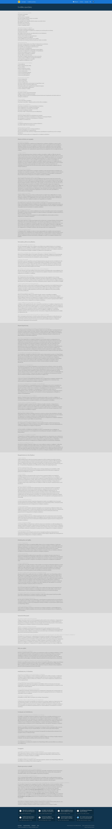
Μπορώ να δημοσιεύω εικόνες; (24, 68)
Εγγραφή (86, 1)
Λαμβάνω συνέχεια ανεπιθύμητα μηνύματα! (26, 94)
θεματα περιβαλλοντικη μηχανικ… (68, 810)
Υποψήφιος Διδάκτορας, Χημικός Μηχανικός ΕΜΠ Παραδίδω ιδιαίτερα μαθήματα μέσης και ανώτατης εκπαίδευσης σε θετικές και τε (48, 818)
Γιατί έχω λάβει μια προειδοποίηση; (25, 54)
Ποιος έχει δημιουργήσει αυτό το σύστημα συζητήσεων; (29, 128)
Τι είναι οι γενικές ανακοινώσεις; (24, 69)
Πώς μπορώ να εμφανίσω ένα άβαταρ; (25, 37)
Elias (20, 820)
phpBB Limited (23, 772)
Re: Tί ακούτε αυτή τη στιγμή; (86, 816)
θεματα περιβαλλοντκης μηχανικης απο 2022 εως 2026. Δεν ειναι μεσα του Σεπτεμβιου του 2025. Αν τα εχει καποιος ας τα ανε (67, 811)
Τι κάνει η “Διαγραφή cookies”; (24, 25)
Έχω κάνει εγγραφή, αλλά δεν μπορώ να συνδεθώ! (28, 18)
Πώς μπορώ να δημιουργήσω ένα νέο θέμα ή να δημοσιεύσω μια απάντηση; (33, 44)
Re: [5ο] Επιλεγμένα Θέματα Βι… (67, 816)
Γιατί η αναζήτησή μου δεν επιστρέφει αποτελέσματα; (28, 107)
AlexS (40, 820)
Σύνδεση (81, 1)
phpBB (61, 281)
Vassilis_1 (40, 813)
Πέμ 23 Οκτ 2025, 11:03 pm (86, 820)
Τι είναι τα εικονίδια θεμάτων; (24, 75)
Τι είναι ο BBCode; (21, 64)
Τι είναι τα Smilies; (21, 67)
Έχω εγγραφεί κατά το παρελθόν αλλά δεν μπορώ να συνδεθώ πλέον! (32, 21)
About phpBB (33, 773)
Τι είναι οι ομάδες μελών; (23, 81)
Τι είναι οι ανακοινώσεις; (23, 71)
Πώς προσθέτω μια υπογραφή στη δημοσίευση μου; (28, 46)
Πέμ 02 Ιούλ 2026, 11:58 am (65, 813)
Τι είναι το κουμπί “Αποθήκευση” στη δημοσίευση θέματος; (29, 57)
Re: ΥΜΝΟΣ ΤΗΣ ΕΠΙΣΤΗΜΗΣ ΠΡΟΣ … (49, 810)
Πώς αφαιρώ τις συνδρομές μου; (24, 119)
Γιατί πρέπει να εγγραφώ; (23, 14)
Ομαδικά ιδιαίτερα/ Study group (29, 816)
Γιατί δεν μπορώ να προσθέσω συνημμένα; (26, 53)
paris (59, 813)
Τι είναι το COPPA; (21, 15)
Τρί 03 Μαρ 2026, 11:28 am (46, 820)
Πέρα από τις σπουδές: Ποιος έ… (29, 810)
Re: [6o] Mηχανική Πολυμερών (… (86, 810)
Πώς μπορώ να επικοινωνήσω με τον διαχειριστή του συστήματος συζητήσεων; (33, 134)
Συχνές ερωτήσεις (26, 825)
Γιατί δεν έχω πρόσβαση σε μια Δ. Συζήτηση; (26, 52)
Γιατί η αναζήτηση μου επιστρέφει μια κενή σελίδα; (28, 108)
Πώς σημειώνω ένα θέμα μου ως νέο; (25, 60)
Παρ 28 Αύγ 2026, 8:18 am (26, 813)
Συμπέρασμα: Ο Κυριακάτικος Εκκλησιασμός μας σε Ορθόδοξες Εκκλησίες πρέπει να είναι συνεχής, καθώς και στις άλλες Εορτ (48, 811)
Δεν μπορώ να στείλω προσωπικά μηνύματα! (27, 92)
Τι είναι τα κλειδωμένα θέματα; (24, 73)
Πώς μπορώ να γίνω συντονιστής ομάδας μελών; (27, 84)
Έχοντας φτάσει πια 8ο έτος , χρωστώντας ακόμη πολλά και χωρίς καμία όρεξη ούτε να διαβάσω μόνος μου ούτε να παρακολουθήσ (29, 818)
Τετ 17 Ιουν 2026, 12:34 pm (84, 813)
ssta (20, 813)
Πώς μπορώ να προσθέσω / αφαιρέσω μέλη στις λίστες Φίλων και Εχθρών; (32, 102)
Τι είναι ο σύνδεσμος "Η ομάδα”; (24, 88)
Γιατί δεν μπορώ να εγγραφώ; (24, 17)
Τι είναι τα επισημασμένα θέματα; (24, 72)
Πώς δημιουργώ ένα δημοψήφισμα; (25, 48)
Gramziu (92, 827)
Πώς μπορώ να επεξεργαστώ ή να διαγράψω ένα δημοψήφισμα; (30, 50)
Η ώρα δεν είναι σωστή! (22, 31)
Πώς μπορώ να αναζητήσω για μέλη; (25, 110)
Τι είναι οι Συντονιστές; (22, 80)
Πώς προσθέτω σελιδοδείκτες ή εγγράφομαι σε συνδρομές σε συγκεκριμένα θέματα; (34, 116)
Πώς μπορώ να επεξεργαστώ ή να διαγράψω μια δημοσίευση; (30, 45)
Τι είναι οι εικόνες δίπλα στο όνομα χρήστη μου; (27, 35)
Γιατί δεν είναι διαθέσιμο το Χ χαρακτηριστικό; (27, 130)
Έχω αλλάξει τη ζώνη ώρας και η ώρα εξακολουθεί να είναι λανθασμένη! (32, 33)
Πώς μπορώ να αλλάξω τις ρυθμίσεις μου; (26, 29)
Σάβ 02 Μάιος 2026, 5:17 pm (26, 820)
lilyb (58, 820)
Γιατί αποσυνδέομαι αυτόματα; (24, 23)
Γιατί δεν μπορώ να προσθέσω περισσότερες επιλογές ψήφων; (30, 49)
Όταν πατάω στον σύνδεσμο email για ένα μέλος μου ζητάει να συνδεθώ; (32, 40)
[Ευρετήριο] (19, 2)
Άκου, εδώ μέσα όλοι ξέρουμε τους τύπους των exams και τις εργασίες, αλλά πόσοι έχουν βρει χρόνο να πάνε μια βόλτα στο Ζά (29, 811)
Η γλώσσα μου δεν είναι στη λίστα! (24, 34)
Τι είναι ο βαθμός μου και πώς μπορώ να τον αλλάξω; (28, 38)
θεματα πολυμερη (83, 811)
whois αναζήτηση (37, 786)
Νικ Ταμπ (78, 820)
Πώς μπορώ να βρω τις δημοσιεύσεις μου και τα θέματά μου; (30, 111)
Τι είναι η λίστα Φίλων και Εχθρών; (24, 100)
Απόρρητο (34, 825)
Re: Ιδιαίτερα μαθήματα (47, 816)
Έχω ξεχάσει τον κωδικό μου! (23, 22)
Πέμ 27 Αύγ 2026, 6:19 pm (47, 813)
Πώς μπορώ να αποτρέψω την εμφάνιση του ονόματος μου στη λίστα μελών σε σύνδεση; (35, 30)
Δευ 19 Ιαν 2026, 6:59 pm (64, 820)
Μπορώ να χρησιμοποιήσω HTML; (24, 65)
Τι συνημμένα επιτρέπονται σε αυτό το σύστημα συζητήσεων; (30, 123)
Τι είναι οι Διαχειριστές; (22, 79)
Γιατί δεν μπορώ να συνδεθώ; (24, 19)
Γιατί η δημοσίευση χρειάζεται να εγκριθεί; (26, 59)
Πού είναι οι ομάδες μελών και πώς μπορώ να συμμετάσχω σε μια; (31, 83)
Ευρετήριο (20, 825)
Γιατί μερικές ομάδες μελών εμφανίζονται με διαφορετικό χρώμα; (31, 85)
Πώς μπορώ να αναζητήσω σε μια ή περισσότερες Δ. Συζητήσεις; (30, 106)
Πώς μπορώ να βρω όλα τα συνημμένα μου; (26, 124)
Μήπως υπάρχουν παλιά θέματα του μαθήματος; (67, 818)
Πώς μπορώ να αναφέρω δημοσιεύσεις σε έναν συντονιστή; (29, 56)
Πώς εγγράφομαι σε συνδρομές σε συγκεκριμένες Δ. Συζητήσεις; (30, 118)
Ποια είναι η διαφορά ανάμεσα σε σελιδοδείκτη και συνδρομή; (30, 115)
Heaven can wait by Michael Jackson (86, 818)
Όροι (38, 825)
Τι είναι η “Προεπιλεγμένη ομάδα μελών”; (26, 87)
